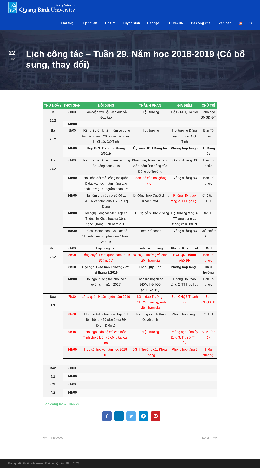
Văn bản (225, 23)
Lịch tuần (90, 23)
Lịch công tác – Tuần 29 (61, 404)
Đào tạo (153, 23)
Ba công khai (201, 23)
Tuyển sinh (131, 23)
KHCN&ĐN (175, 23)
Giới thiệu (68, 23)
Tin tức (110, 23)
